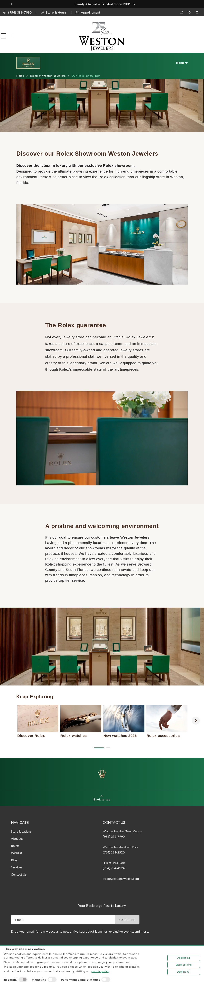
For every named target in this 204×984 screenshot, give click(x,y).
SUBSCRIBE (127, 919)
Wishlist (16, 853)
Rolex (15, 845)
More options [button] (184, 964)
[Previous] (8, 721)
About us (17, 838)
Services (16, 867)
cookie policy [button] (100, 971)
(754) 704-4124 (114, 868)
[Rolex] (184, 36)
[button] (4, 36)
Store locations (21, 831)
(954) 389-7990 (19, 12)
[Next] (196, 721)
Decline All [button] (183, 971)
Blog (14, 860)
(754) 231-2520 (114, 852)
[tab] (99, 747)
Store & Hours (56, 12)
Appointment (90, 12)
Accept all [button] (183, 957)
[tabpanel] (37, 721)
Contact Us (18, 874)
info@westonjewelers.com (121, 878)
